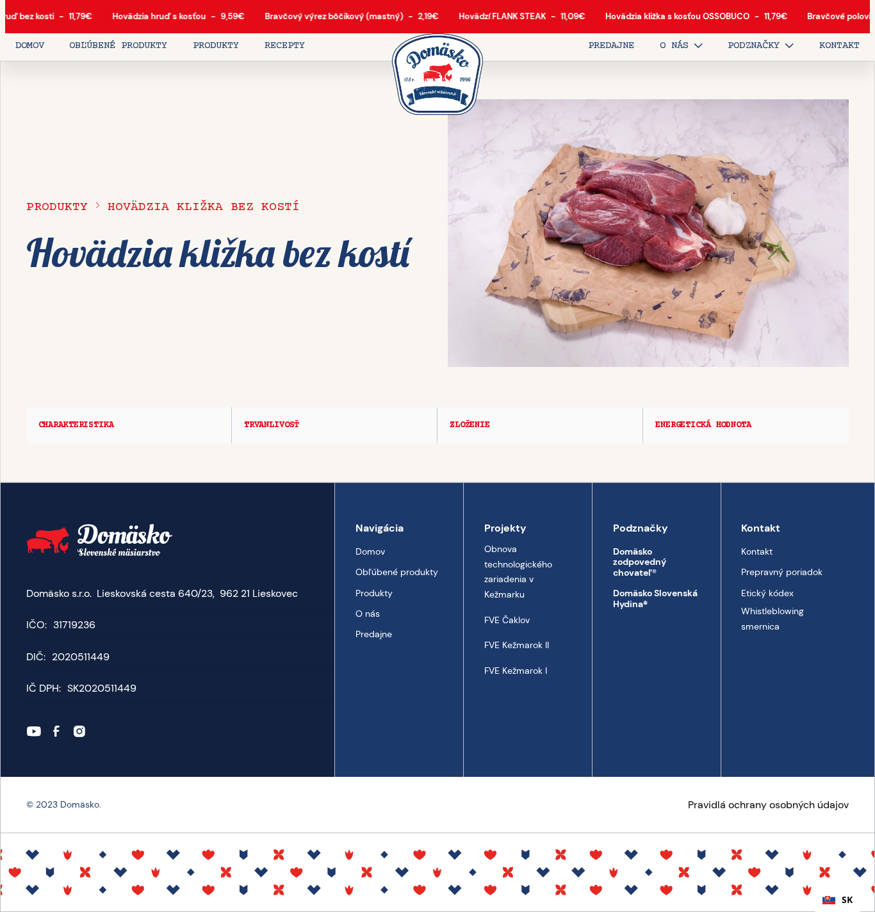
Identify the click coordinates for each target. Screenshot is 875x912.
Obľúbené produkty (397, 572)
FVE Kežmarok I (515, 670)
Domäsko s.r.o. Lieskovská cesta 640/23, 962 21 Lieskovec (162, 593)
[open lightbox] (648, 233)
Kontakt (757, 551)
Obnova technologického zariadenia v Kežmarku (518, 571)
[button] (681, 47)
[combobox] (837, 899)
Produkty (57, 207)
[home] (438, 75)
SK (847, 899)
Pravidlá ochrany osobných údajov (768, 804)
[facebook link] (56, 731)
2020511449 (81, 657)
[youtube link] (34, 731)
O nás (368, 613)
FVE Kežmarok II (516, 645)
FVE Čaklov (507, 620)
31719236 (74, 624)
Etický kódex (767, 593)
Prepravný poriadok (781, 572)
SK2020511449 (101, 688)
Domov (370, 551)
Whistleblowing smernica (772, 618)
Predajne (374, 634)
